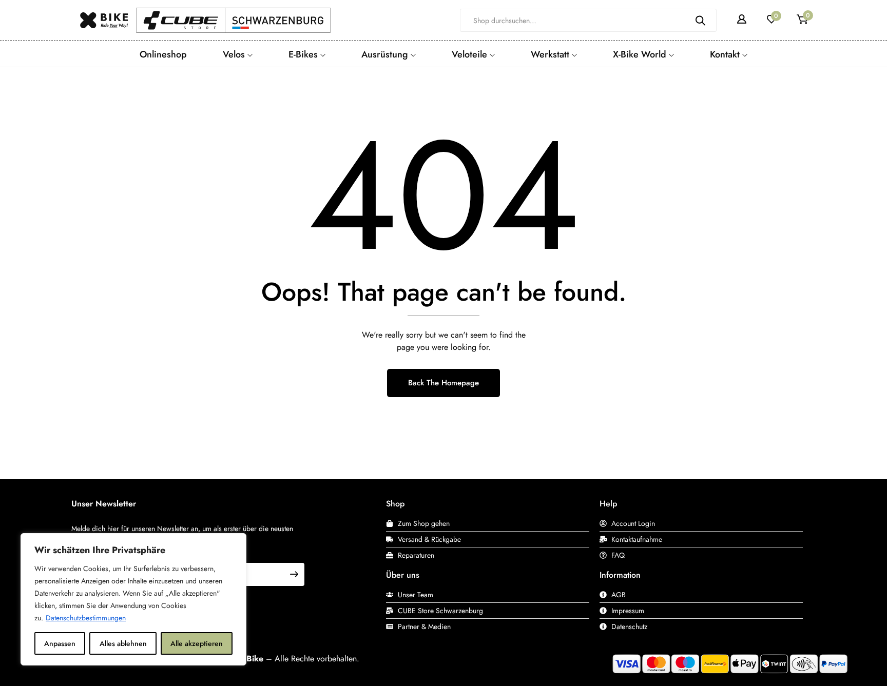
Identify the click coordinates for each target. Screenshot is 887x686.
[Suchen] (700, 20)
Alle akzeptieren (196, 643)
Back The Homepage (443, 382)
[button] (802, 20)
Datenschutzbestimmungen (86, 618)
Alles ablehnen (123, 643)
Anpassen (59, 643)
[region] (133, 599)
